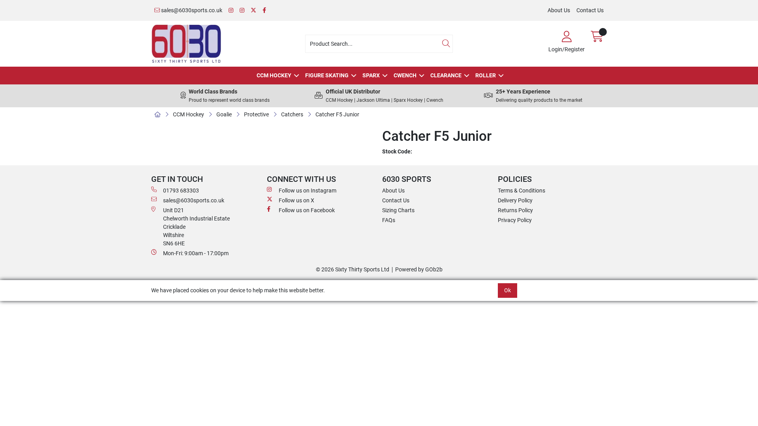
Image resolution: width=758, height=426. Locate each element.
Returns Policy (515, 210)
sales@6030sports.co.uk (191, 10)
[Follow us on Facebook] (264, 10)
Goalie (224, 114)
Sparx (371, 75)
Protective (256, 114)
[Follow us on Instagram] (230, 10)
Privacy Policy (515, 220)
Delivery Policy (515, 200)
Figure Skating (327, 75)
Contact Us (590, 10)
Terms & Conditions (521, 190)
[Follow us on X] (253, 10)
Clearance (446, 75)
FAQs (388, 220)
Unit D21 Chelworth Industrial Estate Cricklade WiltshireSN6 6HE (196, 227)
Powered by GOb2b (419, 269)
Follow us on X (296, 200)
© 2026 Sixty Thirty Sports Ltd (352, 269)
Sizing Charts (398, 210)
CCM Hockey (274, 75)
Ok (507, 290)
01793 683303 (181, 190)
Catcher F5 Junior (337, 114)
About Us (559, 10)
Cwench (405, 75)
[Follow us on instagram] (242, 10)
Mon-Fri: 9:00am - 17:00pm (196, 253)
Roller (485, 75)
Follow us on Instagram (307, 190)
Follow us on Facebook (307, 210)
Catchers (292, 114)
